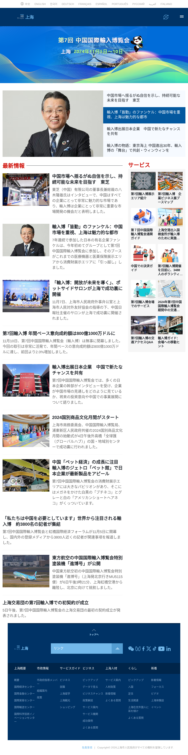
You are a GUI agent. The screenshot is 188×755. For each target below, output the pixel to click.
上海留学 (65, 693)
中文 (27, 4)
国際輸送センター (24, 707)
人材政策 (110, 686)
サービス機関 (90, 713)
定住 (130, 693)
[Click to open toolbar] (166, 16)
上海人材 (111, 668)
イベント (156, 707)
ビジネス (65, 680)
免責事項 (87, 747)
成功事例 (88, 720)
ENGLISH (40, 4)
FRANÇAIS (84, 4)
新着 (154, 668)
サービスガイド (70, 668)
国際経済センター (24, 686)
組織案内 (42, 690)
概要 (16, 680)
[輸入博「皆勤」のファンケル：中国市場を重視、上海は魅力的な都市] (53, 123)
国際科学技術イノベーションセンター (24, 717)
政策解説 (88, 700)
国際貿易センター (24, 700)
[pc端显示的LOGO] (32, 17)
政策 (39, 697)
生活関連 (133, 700)
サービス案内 (90, 707)
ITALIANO (166, 4)
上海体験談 (157, 700)
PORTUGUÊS (120, 4)
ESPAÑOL (101, 4)
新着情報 (110, 693)
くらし (132, 668)
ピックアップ (90, 680)
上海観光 (65, 700)
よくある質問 (90, 727)
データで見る (90, 686)
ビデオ (155, 693)
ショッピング (67, 707)
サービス (139, 165)
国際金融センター (24, 693)
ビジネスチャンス (93, 693)
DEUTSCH (68, 4)
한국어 (53, 4)
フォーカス (157, 686)
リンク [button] (59, 648)
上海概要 (20, 668)
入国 (130, 686)
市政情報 (43, 668)
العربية (152, 4)
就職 (62, 686)
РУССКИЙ (138, 4)
